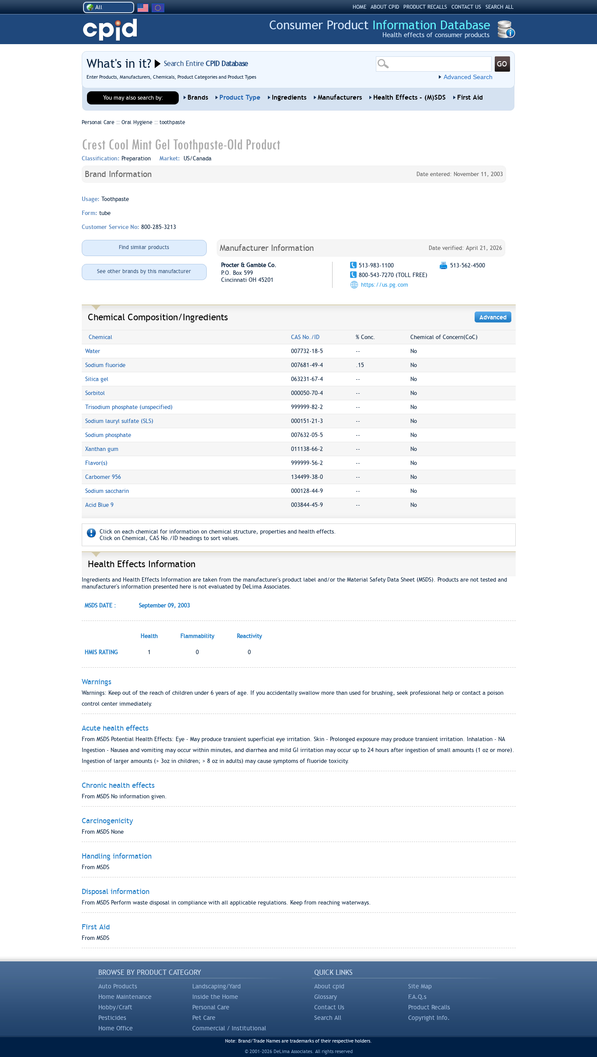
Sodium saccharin (107, 491)
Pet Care (203, 1017)
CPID (110, 30)
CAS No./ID (305, 337)
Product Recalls (429, 1007)
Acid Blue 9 (99, 505)
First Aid (470, 97)
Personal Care (210, 1007)
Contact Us (329, 1007)
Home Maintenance (125, 996)
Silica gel (96, 379)
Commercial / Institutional (229, 1028)
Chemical (100, 337)
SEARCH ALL (500, 7)
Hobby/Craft (115, 1007)
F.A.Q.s (417, 996)
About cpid (329, 986)
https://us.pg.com (384, 284)
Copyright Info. (429, 1017)
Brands (197, 97)
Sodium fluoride (105, 365)
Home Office (115, 1028)
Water (92, 351)
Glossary (325, 996)
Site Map (420, 986)
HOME (359, 7)
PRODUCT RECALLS (425, 7)
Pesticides (112, 1017)
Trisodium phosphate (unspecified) (129, 407)
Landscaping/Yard (216, 986)
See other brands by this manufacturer (144, 271)
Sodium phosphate (108, 435)
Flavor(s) (96, 463)
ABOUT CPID (385, 7)
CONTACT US (466, 7)
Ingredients (289, 97)
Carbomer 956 (103, 477)
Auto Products (117, 986)
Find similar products (144, 247)
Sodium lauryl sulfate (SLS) (119, 421)
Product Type (239, 97)
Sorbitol (95, 393)
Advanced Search (468, 76)
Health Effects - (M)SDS (409, 97)
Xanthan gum (101, 449)
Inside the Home (215, 996)
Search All (327, 1017)
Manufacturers (340, 97)
